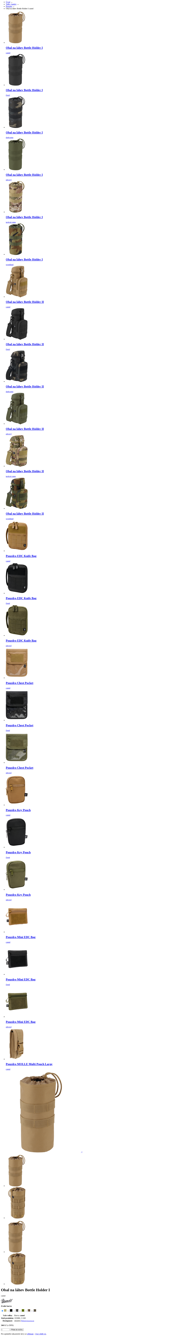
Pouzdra (9, 6)
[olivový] (22, 1311)
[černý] (10, 1311)
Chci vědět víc (40, 1334)
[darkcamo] (16, 1311)
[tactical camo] (28, 1311)
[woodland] (33, 1311)
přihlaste (30, 1334)
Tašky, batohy (11, 4)
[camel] (4, 1311)
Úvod (8, 2)
